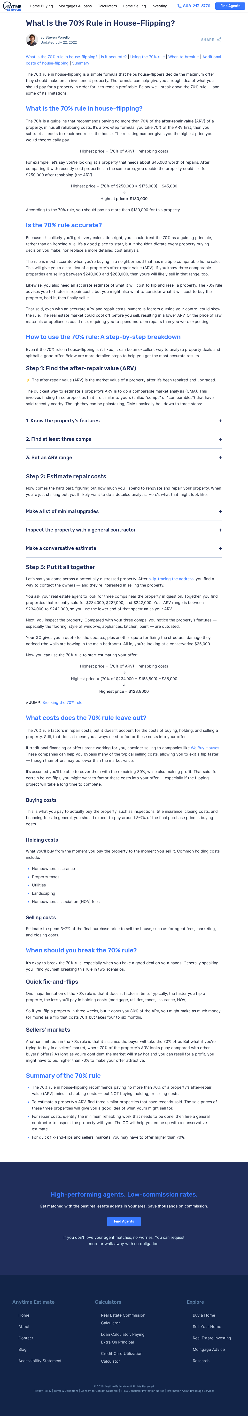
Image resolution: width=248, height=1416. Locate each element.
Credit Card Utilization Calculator (121, 1357)
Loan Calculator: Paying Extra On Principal (123, 1338)
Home (23, 1315)
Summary (80, 63)
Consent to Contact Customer (99, 1390)
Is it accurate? (114, 56)
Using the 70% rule (147, 56)
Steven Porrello (58, 37)
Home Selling (134, 6)
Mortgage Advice (209, 1349)
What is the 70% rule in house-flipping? (61, 56)
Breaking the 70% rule (62, 702)
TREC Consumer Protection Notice (142, 1390)
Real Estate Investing (212, 1338)
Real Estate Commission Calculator (123, 1319)
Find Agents (230, 6)
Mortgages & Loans (75, 6)
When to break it (183, 56)
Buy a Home (204, 1315)
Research (201, 1360)
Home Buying (41, 6)
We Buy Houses (205, 747)
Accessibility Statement (40, 1360)
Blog (22, 1349)
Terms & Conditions (66, 1390)
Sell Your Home (207, 1326)
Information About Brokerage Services (190, 1390)
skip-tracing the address (171, 578)
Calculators (107, 6)
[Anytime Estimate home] (15, 6)
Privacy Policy (42, 1390)
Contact (25, 1338)
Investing (159, 6)
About (24, 1326)
